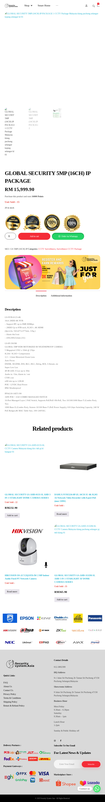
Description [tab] (41, 296)
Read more (62, 514)
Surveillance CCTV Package (69, 249)
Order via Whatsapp (69, 236)
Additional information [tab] (61, 296)
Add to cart (34, 236)
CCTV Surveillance (47, 249)
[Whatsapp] (97, 788)
